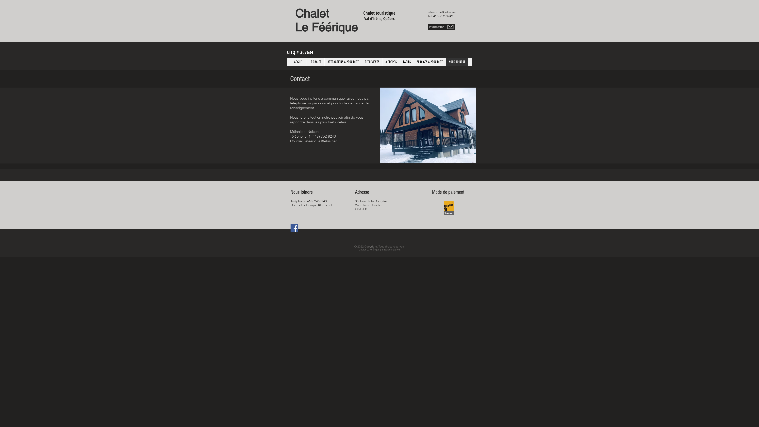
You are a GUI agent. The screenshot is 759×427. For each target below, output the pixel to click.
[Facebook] (294, 228)
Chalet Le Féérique (326, 20)
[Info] (450, 27)
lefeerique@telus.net (442, 12)
